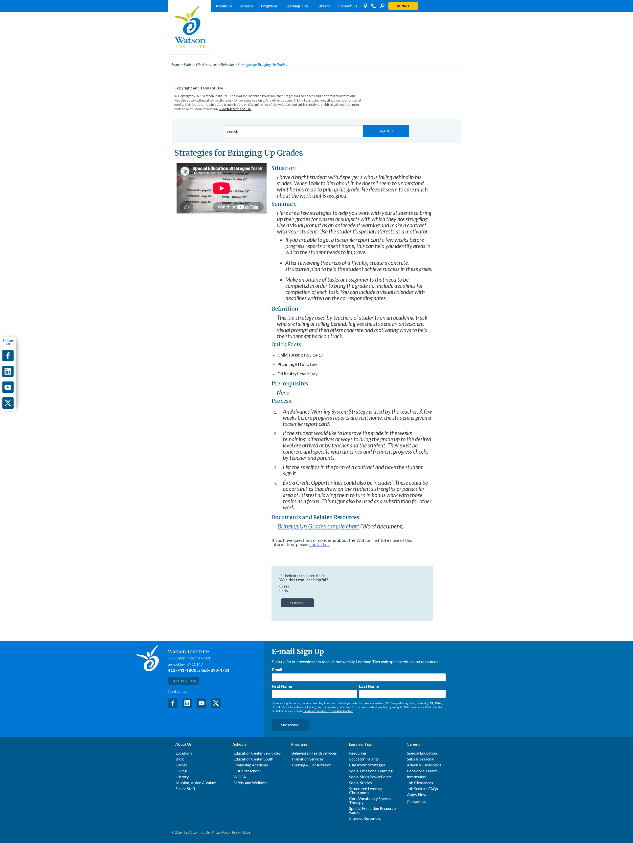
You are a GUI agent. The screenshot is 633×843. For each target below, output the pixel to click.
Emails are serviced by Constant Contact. (328, 711)
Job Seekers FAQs (422, 789)
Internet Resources (365, 818)
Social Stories (360, 783)
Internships (416, 777)
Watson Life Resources (200, 65)
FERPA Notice (241, 832)
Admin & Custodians (424, 765)
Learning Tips (297, 5)
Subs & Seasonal (420, 759)
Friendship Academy (250, 765)
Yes (286, 586)
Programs (269, 5)
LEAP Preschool (247, 771)
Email (277, 670)
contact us (319, 544)
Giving (181, 771)
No (285, 590)
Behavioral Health (422, 771)
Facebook (173, 703)
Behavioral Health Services (314, 753)
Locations (184, 753)
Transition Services (307, 759)
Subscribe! (290, 724)
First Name (282, 686)
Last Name (369, 686)
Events (181, 765)
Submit (297, 603)
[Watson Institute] (189, 27)
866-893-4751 (215, 670)
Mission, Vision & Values (196, 783)
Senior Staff (185, 789)
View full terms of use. (235, 109)
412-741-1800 (182, 670)
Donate (403, 6)
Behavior (227, 65)
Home (176, 65)
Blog (180, 759)
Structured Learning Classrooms (366, 791)
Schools (246, 5)
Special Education (422, 753)
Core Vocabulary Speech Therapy (370, 800)
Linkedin (8, 371)
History (182, 777)
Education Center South (253, 759)
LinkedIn (187, 703)
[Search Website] (382, 6)
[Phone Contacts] (373, 6)
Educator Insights (364, 759)
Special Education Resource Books (372, 810)
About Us (224, 5)
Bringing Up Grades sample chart (318, 526)
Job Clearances (420, 783)
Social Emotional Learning (371, 771)
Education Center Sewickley (257, 753)
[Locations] (365, 6)
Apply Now (416, 795)
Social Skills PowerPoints (370, 777)
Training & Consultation (311, 765)
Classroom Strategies (367, 765)
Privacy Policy (221, 832)
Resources (358, 753)
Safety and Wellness (250, 783)
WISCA (239, 777)
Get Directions (184, 681)
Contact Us (347, 5)
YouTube (201, 703)
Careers (323, 5)
